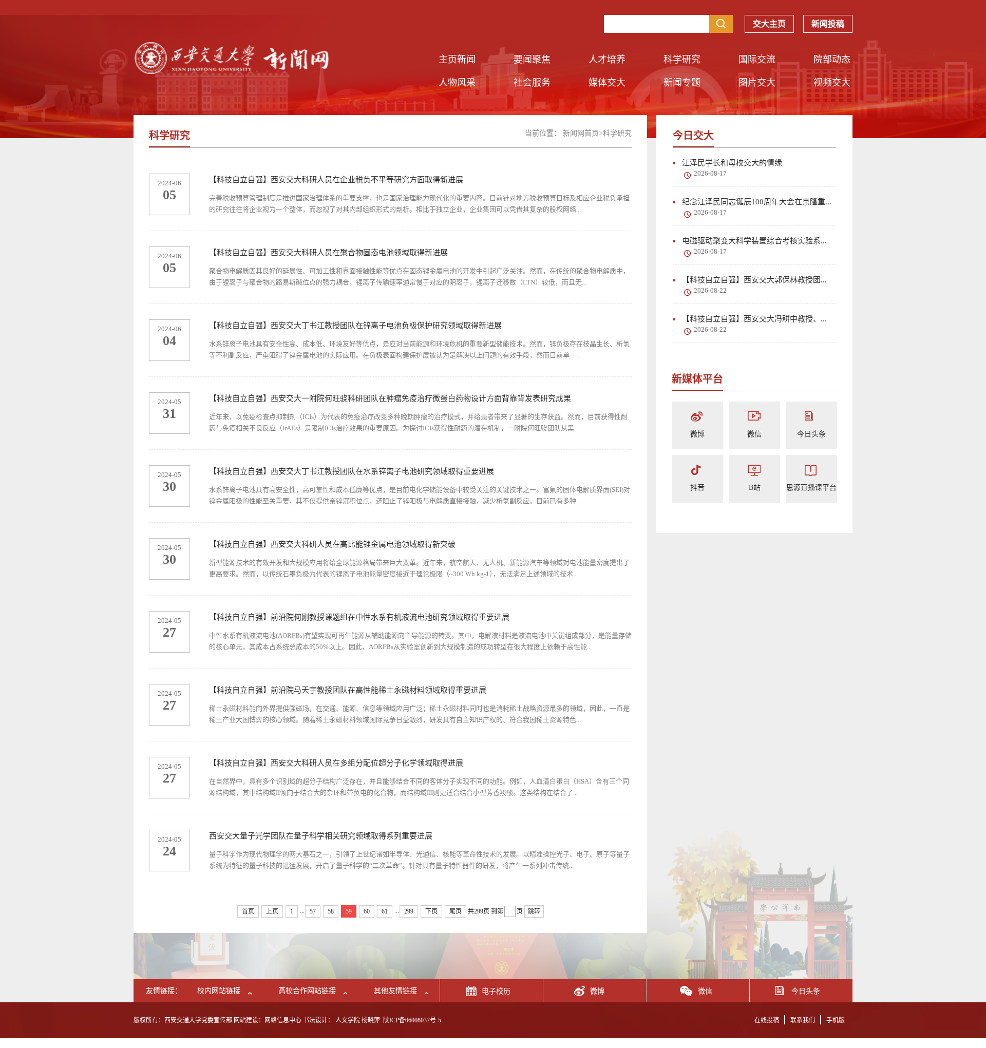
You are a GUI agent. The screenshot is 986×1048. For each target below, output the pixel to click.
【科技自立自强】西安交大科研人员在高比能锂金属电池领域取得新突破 (332, 544)
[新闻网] (231, 71)
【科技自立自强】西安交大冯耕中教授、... (754, 319)
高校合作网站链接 (307, 991)
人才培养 (607, 59)
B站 (755, 487)
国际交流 (756, 59)
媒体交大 (607, 83)
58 (331, 911)
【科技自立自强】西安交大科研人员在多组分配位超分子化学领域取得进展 (336, 763)
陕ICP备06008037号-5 (412, 1020)
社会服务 (532, 83)
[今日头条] (811, 417)
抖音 (697, 487)
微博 (697, 434)
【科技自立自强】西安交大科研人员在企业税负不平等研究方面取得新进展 (336, 180)
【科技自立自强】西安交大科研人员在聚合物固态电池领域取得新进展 (328, 253)
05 (169, 194)
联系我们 (802, 1020)
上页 (272, 911)
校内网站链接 (218, 991)
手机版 (835, 1020)
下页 (431, 911)
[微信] (754, 417)
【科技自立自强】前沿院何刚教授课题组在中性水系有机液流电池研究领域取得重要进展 (359, 617)
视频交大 (831, 83)
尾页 (455, 911)
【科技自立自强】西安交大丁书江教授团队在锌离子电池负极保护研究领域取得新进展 (355, 325)
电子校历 (496, 991)
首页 (248, 911)
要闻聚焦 (532, 59)
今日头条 (811, 434)
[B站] (754, 471)
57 (313, 911)
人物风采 (457, 83)
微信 (754, 434)
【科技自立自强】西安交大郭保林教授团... (754, 280)
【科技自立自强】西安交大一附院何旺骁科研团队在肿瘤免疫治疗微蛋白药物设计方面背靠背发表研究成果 (390, 398)
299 (408, 911)
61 (385, 911)
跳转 (534, 911)
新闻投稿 (827, 24)
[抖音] (697, 471)
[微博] (697, 417)
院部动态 (831, 59)
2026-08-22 (710, 290)
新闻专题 (681, 83)
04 (169, 340)
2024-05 (169, 402)
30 (169, 486)
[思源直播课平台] (811, 471)
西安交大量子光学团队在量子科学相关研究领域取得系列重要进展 (320, 836)
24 (169, 851)
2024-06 (169, 183)
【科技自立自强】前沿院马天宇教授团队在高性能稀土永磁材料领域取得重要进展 (347, 690)
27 (169, 632)
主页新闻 (457, 59)
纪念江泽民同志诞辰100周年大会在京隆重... (756, 202)
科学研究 (681, 59)
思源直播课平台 (811, 487)
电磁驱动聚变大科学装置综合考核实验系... (754, 241)
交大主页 (769, 24)
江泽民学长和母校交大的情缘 (732, 163)
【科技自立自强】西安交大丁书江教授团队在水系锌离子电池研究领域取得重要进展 (351, 471)
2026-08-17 (710, 173)
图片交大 (756, 83)
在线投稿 (766, 1020)
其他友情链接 (395, 991)
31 (169, 413)
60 (367, 911)
